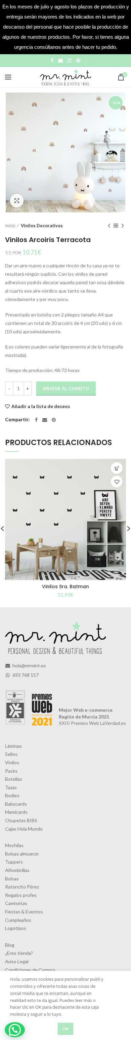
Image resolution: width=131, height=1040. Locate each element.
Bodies (12, 795)
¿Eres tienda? (19, 953)
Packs (11, 771)
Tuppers (14, 862)
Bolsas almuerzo (22, 854)
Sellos (11, 754)
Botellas (13, 779)
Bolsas (12, 878)
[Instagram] (69, 60)
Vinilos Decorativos (42, 225)
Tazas (11, 787)
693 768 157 (25, 675)
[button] (15, 1029)
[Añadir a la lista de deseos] (117, 482)
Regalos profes (21, 895)
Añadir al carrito (66, 388)
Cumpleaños (18, 920)
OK (65, 1028)
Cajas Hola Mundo (24, 829)
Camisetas (16, 903)
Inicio (10, 225)
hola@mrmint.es (28, 665)
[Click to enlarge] (17, 200)
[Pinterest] (78, 60)
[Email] (60, 60)
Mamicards (16, 812)
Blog (9, 945)
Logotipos (15, 928)
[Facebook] (52, 60)
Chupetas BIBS (21, 820)
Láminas (13, 746)
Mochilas (14, 845)
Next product (122, 225)
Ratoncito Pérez (22, 887)
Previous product (109, 225)
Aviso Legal (17, 961)
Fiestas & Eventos (24, 911)
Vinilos (12, 762)
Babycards (16, 804)
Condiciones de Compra (30, 970)
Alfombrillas (17, 870)
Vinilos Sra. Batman (65, 586)
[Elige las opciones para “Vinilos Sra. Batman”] (117, 468)
